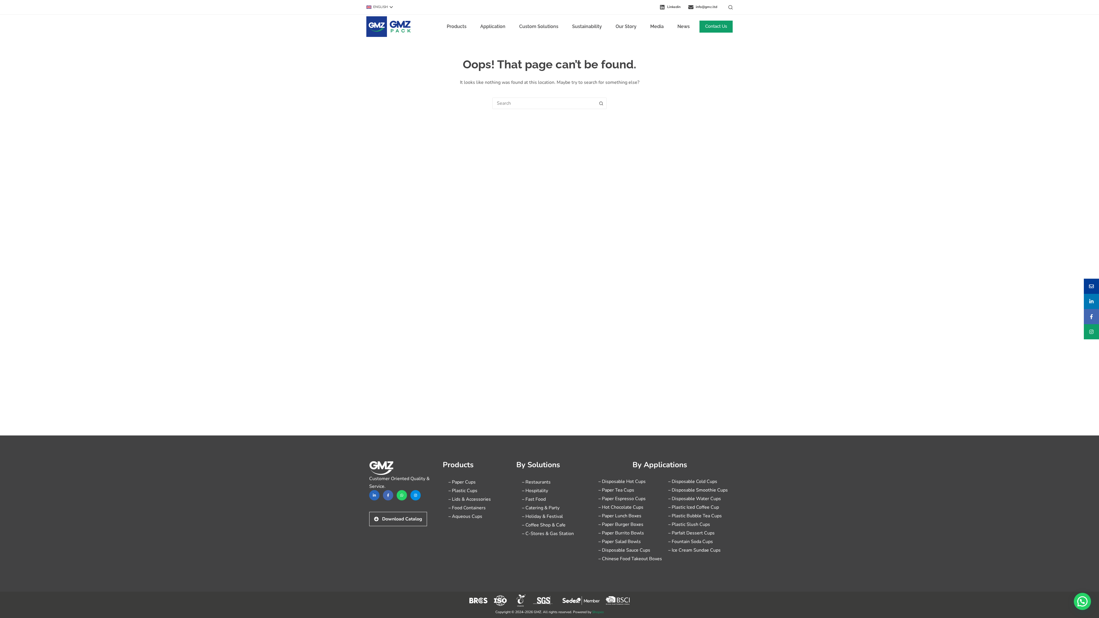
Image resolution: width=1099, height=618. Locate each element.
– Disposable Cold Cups (692, 481)
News (683, 26)
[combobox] (544, 103)
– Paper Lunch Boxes (619, 516)
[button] (379, 7)
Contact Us (716, 26)
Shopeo (598, 612)
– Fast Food (534, 499)
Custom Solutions (538, 26)
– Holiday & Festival (542, 516)
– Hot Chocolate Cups (620, 507)
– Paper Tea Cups (616, 490)
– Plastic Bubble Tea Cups (695, 516)
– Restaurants (536, 482)
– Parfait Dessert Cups (691, 533)
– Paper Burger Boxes (620, 524)
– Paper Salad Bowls (619, 541)
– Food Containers (467, 508)
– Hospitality (535, 491)
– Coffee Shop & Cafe (544, 525)
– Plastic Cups (462, 491)
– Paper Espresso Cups (622, 499)
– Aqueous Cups (465, 516)
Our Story (626, 26)
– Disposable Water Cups (694, 499)
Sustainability (587, 26)
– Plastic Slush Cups (689, 524)
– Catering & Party (541, 508)
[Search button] (601, 103)
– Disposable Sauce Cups (624, 550)
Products (457, 26)
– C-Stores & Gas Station (548, 533)
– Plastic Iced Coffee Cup (693, 507)
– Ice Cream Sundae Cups (694, 550)
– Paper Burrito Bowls (621, 533)
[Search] (730, 7)
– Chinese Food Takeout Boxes (630, 559)
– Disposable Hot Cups (622, 481)
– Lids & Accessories (469, 499)
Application (492, 26)
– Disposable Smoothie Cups (698, 490)
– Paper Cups (462, 482)
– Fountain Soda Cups (690, 541)
